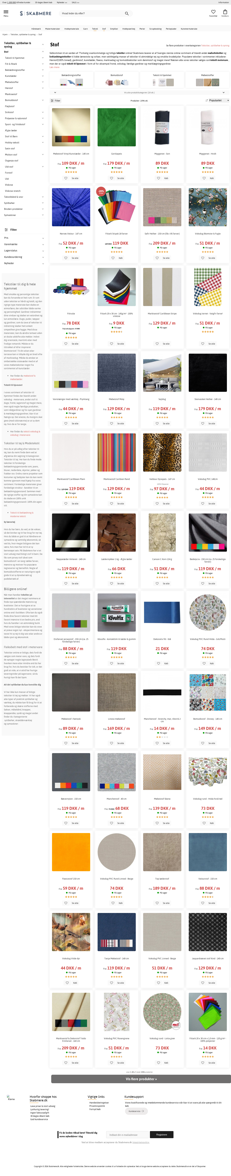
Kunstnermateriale (189, 28)
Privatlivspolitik (97, 1106)
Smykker (114, 28)
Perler (142, 28)
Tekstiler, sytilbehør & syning (215, 45)
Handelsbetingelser (99, 1102)
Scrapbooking (155, 28)
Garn (85, 28)
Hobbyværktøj (128, 28)
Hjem (5, 34)
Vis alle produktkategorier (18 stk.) (139, 92)
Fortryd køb (95, 1109)
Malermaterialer (52, 28)
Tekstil (95, 28)
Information (223, 2)
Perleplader (171, 28)
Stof (104, 28)
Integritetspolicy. (141, 1142)
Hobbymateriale (71, 28)
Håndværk (36, 28)
